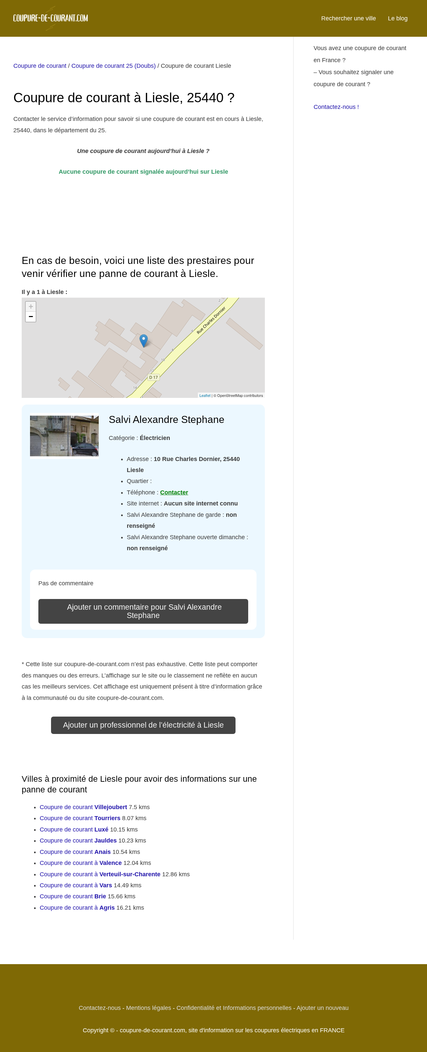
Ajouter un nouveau (323, 1008)
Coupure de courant (39, 65)
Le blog (398, 18)
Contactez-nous (100, 1008)
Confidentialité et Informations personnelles (234, 1008)
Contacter (174, 492)
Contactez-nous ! (336, 107)
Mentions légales (148, 1008)
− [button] (31, 316)
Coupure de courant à (81, 863)
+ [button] (31, 306)
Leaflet (204, 395)
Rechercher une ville (348, 18)
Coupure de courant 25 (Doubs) (113, 65)
